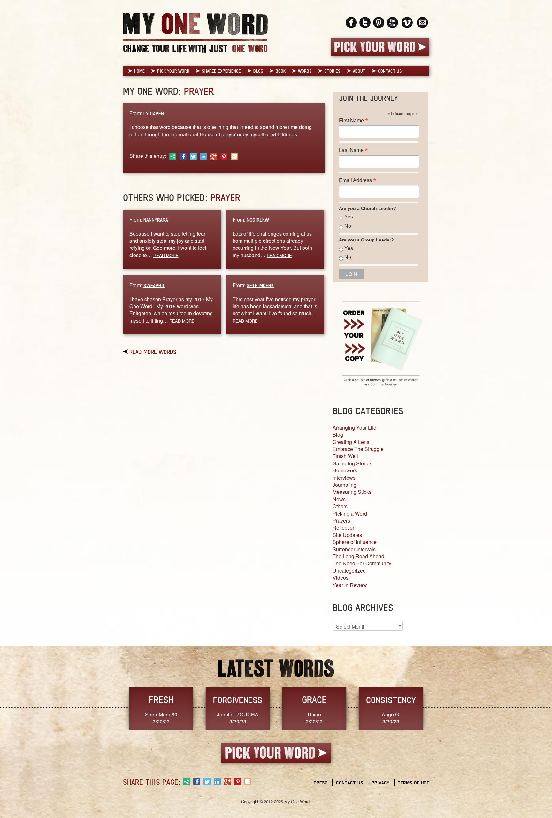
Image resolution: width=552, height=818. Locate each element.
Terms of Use (413, 783)
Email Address (357, 180)
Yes (348, 216)
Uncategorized (349, 570)
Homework (345, 470)
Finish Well (345, 456)
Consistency (391, 700)
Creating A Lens (351, 442)
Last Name (353, 150)
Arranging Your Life (354, 427)
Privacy (380, 783)
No (347, 226)
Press (321, 783)
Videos (341, 577)
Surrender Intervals (354, 549)
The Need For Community (362, 563)
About (359, 70)
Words (305, 70)
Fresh (161, 699)
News (339, 499)
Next (436, 708)
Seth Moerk (260, 285)
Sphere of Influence (355, 542)
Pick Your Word (173, 70)
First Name (353, 120)
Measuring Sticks (352, 491)
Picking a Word (350, 513)
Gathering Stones (352, 463)
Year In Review (350, 585)
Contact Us (390, 70)
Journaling (344, 484)
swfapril (154, 285)
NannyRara (155, 220)
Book (281, 70)
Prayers (341, 520)
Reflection (344, 527)
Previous (116, 708)
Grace (314, 699)
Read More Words (152, 351)
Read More (166, 255)
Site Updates (347, 535)
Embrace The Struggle (358, 449)
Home (139, 70)
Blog (258, 70)
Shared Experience (221, 70)
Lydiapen (153, 114)
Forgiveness (237, 700)
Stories (332, 70)
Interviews (344, 477)
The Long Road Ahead (358, 556)
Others (340, 506)
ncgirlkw (258, 220)
